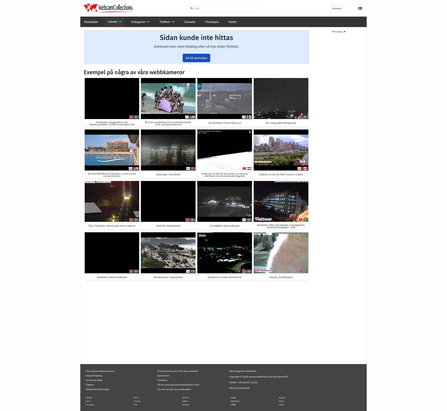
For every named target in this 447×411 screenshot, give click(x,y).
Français (137, 401)
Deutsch (185, 398)
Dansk (136, 398)
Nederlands (235, 401)
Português (90, 404)
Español (282, 398)
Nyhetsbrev (163, 375)
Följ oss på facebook (239, 388)
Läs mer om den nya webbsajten (174, 389)
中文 (135, 404)
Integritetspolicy (94, 375)
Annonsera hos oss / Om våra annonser (177, 371)
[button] (114, 21)
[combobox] (347, 8)
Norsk (281, 401)
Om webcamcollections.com (100, 371)
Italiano (185, 401)
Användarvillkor (94, 380)
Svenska (89, 398)
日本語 (233, 404)
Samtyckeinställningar (97, 389)
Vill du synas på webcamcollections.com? (178, 384)
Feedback (162, 380)
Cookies (90, 384)
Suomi (88, 401)
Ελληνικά (185, 404)
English (233, 398)
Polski (281, 404)
